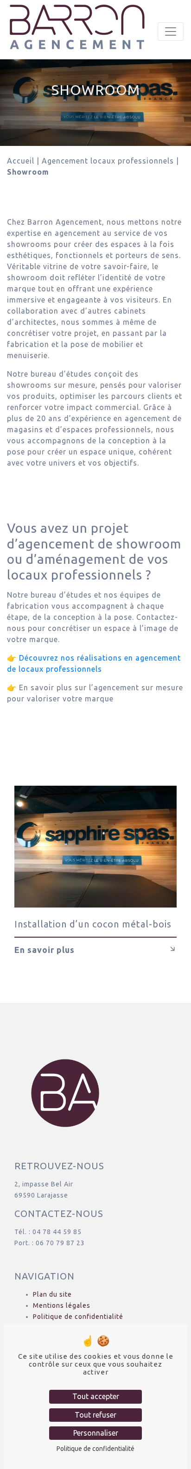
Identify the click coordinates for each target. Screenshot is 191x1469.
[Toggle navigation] (171, 31)
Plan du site (52, 1294)
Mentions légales (61, 1305)
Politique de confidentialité (78, 1316)
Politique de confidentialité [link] (95, 1448)
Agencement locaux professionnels (108, 161)
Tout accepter (95, 1396)
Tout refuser (95, 1415)
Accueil (20, 161)
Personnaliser (95, 1433)
